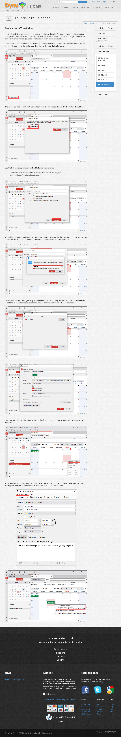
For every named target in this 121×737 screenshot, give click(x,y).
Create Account (96, 2)
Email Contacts (102, 94)
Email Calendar (103, 51)
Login (104, 2)
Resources (107, 7)
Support (95, 7)
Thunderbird (105, 85)
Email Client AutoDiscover (102, 39)
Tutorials (102, 23)
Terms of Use (49, 700)
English (112, 2)
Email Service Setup (105, 28)
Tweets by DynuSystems (14, 679)
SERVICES (84, 7)
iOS (102, 70)
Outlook (103, 80)
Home (86, 23)
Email (74, 7)
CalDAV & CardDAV (103, 59)
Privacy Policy (60, 700)
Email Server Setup (104, 46)
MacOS (103, 75)
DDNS (55, 7)
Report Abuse (72, 700)
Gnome (103, 65)
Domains (65, 7)
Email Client (101, 33)
